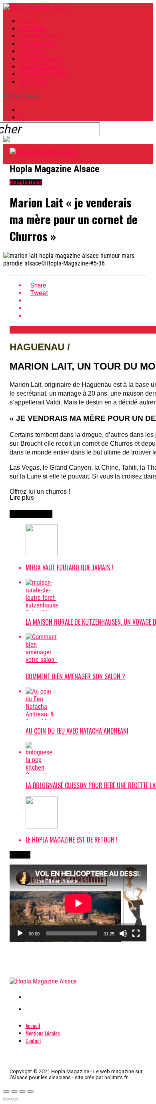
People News (38, 36)
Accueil (33, 1026)
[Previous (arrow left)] (6, 1099)
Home (27, 21)
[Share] (14, 1091)
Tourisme (32, 51)
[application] (78, 903)
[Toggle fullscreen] (22, 1091)
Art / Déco (33, 82)
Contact (33, 1041)
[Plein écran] (136, 933)
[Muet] (123, 933)
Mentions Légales (43, 1033)
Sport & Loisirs (40, 66)
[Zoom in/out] (30, 1091)
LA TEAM (32, 28)
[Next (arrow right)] (14, 1099)
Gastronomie (37, 44)
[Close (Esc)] (6, 1091)
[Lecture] (20, 933)
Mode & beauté (40, 59)
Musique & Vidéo (43, 74)
